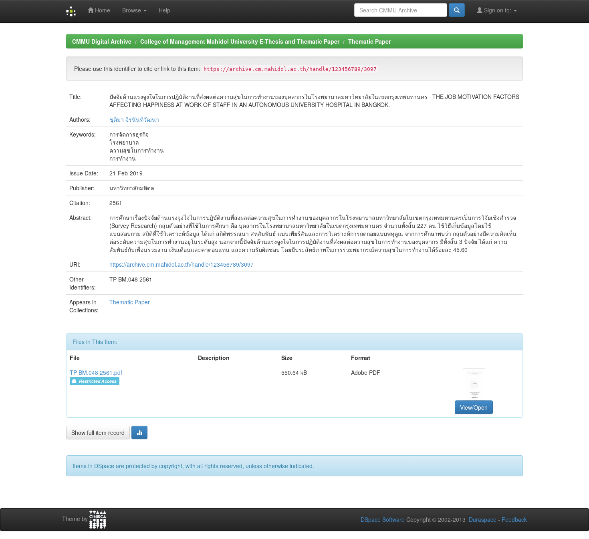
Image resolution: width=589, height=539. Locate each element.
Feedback (514, 519)
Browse (132, 10)
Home (101, 10)
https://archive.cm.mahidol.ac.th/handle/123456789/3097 (181, 264)
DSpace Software (383, 519)
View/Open (474, 407)
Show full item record (98, 432)
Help (164, 10)
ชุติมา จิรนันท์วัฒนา (134, 119)
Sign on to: (497, 10)
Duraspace (482, 519)
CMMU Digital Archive (101, 41)
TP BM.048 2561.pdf (96, 372)
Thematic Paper (369, 41)
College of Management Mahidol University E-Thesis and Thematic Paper (239, 41)
